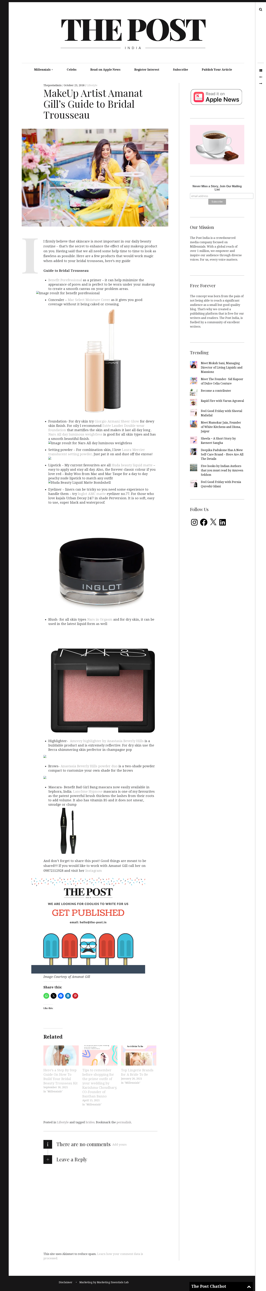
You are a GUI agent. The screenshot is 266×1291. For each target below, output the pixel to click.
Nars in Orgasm (100, 619)
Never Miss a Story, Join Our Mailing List (217, 188)
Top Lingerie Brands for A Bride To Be (137, 1072)
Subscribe (180, 69)
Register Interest (146, 69)
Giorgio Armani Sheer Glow (117, 421)
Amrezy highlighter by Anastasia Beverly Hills (107, 741)
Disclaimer (65, 1282)
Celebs (72, 69)
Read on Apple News (105, 69)
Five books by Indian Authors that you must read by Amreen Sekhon (222, 470)
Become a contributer (216, 390)
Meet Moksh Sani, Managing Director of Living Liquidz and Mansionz (221, 367)
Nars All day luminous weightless (75, 434)
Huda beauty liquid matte (132, 465)
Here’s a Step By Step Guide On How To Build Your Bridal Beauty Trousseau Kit (60, 1076)
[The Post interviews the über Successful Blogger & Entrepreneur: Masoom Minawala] (260, 77)
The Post (132, 28)
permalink (124, 1122)
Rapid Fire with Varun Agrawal (222, 401)
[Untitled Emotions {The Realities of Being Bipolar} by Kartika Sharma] (260, 83)
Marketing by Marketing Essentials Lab (104, 1282)
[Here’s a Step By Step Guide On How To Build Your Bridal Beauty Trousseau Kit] (61, 1055)
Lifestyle (92, 85)
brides (90, 1122)
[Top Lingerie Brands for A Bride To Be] (138, 1055)
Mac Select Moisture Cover (89, 300)
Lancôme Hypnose (88, 791)
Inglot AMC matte (92, 494)
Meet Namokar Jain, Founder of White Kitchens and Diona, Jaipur (221, 427)
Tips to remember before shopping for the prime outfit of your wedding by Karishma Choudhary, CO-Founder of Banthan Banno (99, 1083)
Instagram (93, 870)
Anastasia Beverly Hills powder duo (90, 766)
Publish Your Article (217, 69)
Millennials (42, 69)
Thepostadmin (52, 85)
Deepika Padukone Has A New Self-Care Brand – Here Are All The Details (222, 454)
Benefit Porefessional (65, 280)
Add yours (119, 1144)
